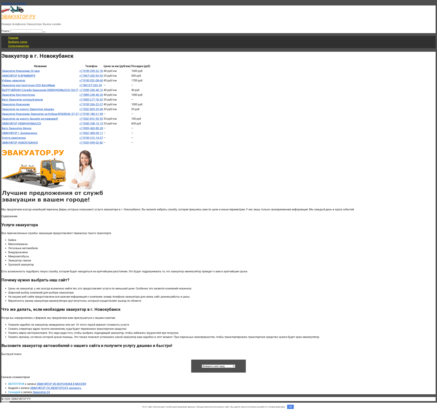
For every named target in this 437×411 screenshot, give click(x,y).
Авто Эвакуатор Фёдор (16, 128)
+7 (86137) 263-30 (90, 85)
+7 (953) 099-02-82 (91, 142)
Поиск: (6, 31)
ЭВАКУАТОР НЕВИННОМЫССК (21, 123)
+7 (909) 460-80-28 (91, 128)
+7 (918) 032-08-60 (91, 80)
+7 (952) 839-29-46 (91, 109)
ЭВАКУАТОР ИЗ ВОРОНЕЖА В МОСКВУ (61, 384)
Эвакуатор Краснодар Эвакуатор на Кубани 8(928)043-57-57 (40, 114)
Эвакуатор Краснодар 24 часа (21, 71)
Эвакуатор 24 (41, 392)
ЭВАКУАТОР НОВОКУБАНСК (20, 142)
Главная (13, 37)
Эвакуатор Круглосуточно (18, 94)
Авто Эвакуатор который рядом (22, 99)
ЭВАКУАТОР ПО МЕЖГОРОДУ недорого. (56, 388)
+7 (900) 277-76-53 (91, 99)
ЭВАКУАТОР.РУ (18, 16)
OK (290, 407)
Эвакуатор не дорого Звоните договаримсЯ (30, 118)
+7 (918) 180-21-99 (91, 114)
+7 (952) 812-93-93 (91, 118)
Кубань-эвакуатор (13, 80)
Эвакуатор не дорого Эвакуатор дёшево (28, 109)
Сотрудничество (18, 46)
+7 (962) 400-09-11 (91, 133)
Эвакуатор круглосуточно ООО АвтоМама (28, 85)
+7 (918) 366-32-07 (91, 104)
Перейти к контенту (13, 3)
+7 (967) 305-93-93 (91, 75)
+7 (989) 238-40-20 (91, 94)
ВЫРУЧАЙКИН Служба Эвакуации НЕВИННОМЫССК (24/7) (40, 90)
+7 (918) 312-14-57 (91, 138)
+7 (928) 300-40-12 (91, 90)
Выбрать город (17, 42)
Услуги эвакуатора (14, 138)
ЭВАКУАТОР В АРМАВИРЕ (18, 75)
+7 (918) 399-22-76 (91, 71)
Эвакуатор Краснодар (16, 104)
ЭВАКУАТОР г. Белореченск (19, 133)
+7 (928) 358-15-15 (91, 123)
